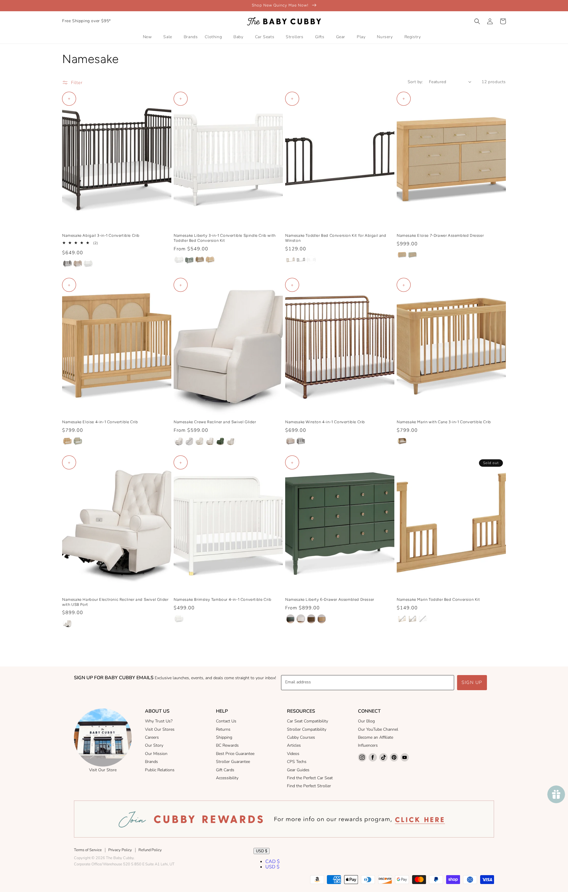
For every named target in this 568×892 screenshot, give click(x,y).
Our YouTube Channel (378, 729)
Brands (151, 761)
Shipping (224, 737)
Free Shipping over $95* (86, 21)
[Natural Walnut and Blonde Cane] (402, 441)
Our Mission (156, 753)
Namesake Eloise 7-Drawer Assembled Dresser (440, 235)
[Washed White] (88, 263)
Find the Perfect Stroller (309, 786)
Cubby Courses (301, 737)
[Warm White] (179, 259)
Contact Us (226, 721)
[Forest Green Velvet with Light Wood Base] (220, 441)
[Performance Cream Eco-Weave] (179, 441)
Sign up (472, 682)
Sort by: (415, 82)
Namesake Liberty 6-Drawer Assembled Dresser (329, 599)
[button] (477, 21)
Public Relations (160, 770)
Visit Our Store (103, 770)
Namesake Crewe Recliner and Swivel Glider (215, 422)
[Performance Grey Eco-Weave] (189, 441)
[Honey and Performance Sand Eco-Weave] (402, 254)
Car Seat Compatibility (307, 721)
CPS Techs (296, 761)
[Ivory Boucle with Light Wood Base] (199, 441)
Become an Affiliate (375, 737)
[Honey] (210, 259)
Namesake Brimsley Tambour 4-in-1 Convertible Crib (222, 599)
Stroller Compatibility (306, 729)
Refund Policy (150, 850)
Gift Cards (225, 770)
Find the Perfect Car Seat (310, 778)
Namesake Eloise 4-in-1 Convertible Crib (100, 422)
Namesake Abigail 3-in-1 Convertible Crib (101, 235)
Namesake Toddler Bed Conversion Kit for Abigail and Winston (335, 238)
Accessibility (227, 778)
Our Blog (366, 721)
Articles (294, 745)
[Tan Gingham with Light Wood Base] (230, 441)
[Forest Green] (189, 259)
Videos (293, 753)
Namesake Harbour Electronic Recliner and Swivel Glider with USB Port (115, 602)
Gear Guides (298, 770)
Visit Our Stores (160, 729)
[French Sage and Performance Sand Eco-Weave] (412, 254)
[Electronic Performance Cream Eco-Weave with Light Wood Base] (210, 441)
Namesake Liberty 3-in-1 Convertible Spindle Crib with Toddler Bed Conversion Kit (225, 238)
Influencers (368, 745)
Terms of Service (88, 850)
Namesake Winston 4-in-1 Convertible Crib (325, 422)
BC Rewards (227, 745)
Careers (152, 737)
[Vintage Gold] (77, 263)
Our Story (154, 745)
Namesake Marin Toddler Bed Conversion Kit (438, 599)
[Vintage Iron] (67, 263)
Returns (223, 729)
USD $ (261, 851)
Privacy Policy (120, 850)
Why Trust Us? (158, 721)
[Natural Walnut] (199, 259)
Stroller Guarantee (233, 761)
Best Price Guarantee (235, 753)
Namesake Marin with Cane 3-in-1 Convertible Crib (444, 422)
